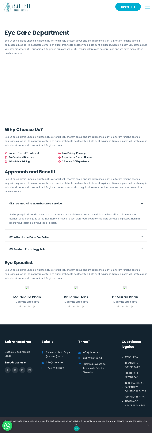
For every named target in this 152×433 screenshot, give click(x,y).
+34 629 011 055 (55, 368)
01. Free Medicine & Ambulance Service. (35, 203)
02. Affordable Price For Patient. (30, 237)
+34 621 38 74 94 (92, 358)
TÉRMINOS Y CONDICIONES (132, 365)
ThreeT (125, 6)
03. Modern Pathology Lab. (27, 249)
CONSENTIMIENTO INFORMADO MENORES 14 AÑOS (135, 401)
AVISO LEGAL (132, 357)
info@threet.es (54, 362)
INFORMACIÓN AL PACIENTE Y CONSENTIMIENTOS (135, 387)
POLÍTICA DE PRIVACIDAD (132, 375)
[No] (148, 425)
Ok (76, 428)
